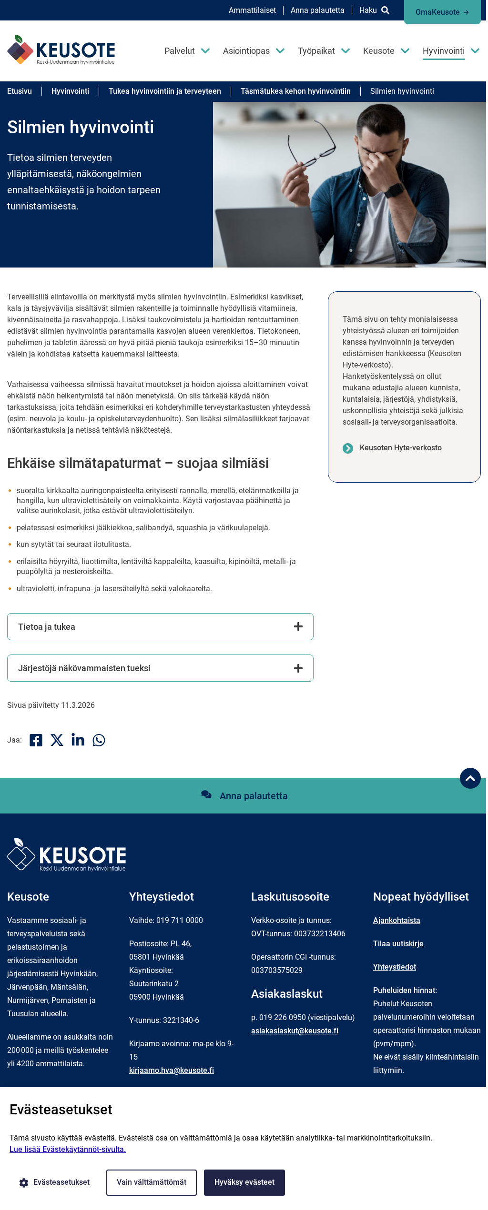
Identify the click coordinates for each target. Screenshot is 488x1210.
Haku (368, 10)
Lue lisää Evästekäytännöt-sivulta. (68, 1149)
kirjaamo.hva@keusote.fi (171, 1070)
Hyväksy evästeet (244, 1182)
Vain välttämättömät (151, 1182)
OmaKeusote (438, 12)
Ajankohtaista (396, 920)
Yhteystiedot (394, 967)
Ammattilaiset (252, 10)
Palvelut (179, 51)
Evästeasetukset (61, 1182)
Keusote (379, 51)
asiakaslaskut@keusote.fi (294, 1030)
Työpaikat (316, 51)
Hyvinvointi (444, 51)
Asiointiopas (246, 51)
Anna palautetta (318, 10)
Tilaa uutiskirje (398, 943)
